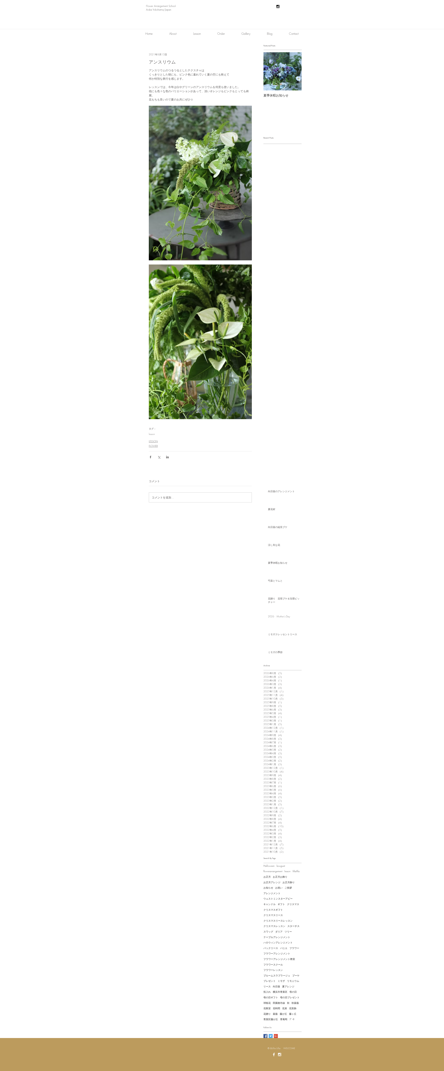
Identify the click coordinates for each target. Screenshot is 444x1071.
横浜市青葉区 (280, 991)
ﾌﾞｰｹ (291, 1019)
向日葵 (276, 986)
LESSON (153, 441)
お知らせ (268, 887)
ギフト (281, 904)
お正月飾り (289, 882)
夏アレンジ (288, 986)
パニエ (283, 948)
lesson (152, 433)
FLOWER (153, 446)
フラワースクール (273, 964)
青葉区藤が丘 (270, 1019)
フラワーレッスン (273, 970)
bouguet (281, 865)
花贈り (267, 1013)
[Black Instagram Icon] (278, 6)
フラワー (294, 948)
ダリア (279, 931)
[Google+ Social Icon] (276, 1036)
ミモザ (281, 980)
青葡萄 (283, 1019)
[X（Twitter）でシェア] (159, 457)
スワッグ (268, 931)
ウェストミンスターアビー (278, 898)
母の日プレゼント (290, 997)
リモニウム (293, 980)
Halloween (269, 865)
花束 (284, 1008)
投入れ (267, 991)
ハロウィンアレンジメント (278, 942)
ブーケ (296, 975)
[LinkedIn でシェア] (167, 457)
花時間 (276, 1008)
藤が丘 (283, 1013)
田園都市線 (279, 1003)
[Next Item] (296, 71)
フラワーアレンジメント (276, 953)
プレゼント (269, 980)
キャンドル (269, 904)
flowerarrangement (272, 871)
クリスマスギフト (273, 909)
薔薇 (275, 1013)
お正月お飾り (280, 876)
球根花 (267, 1003)
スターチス (293, 926)
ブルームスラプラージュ (276, 975)
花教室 (267, 1008)
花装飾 (292, 1008)
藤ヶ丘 (292, 1013)
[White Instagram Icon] (279, 1054)
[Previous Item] (269, 71)
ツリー (288, 931)
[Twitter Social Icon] (271, 1036)
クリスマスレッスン (274, 926)
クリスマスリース (273, 915)
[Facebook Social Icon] (265, 1036)
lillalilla (296, 871)
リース (267, 986)
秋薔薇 (295, 1003)
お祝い (279, 887)
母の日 (293, 991)
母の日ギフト (270, 997)
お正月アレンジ (271, 882)
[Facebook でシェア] (150, 457)
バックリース (270, 948)
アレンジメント (271, 893)
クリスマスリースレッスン (278, 920)
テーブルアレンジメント (276, 937)
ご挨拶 (288, 887)
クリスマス (293, 904)
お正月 (267, 876)
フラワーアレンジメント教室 (279, 959)
